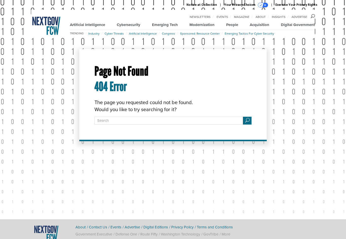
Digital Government (298, 25)
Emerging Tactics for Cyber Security (249, 33)
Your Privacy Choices (240, 5)
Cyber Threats (114, 33)
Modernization (202, 25)
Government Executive (93, 234)
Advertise (299, 17)
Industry (94, 33)
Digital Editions (155, 227)
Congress (168, 33)
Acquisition (259, 25)
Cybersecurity (128, 25)
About (261, 17)
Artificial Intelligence (87, 25)
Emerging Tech (165, 25)
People (232, 25)
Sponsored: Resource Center (200, 33)
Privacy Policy (182, 227)
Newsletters (200, 17)
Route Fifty (149, 234)
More (226, 234)
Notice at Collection (201, 5)
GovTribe (210, 234)
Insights (278, 17)
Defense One (126, 234)
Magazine (241, 17)
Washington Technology (180, 234)
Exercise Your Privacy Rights (296, 5)
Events (222, 17)
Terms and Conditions (215, 227)
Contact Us (98, 227)
